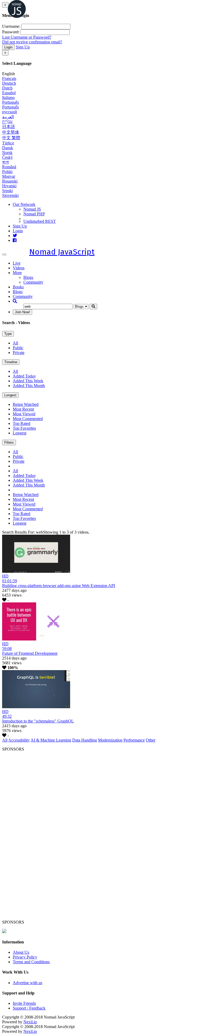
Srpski (7, 190)
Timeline (10, 362)
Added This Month (29, 385)
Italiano (8, 97)
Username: (11, 26)
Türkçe (8, 143)
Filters (9, 442)
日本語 (8, 126)
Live (16, 263)
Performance (134, 740)
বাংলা (5, 162)
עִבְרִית (7, 121)
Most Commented (28, 418)
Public (18, 348)
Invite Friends (24, 1003)
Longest (10, 395)
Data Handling (84, 740)
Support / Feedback (29, 1008)
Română (9, 167)
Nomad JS (32, 209)
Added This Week (28, 381)
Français (9, 78)
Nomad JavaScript (62, 252)
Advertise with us (27, 982)
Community (33, 282)
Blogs (28, 277)
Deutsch (9, 83)
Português (10, 102)
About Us (21, 952)
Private (18, 352)
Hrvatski (9, 186)
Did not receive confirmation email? (32, 42)
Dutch (7, 88)
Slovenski (10, 195)
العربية (8, 117)
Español (9, 92)
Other (150, 740)
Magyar (8, 176)
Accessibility (19, 740)
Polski (7, 171)
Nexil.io (30, 1022)
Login (8, 47)
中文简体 (10, 132)
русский (9, 112)
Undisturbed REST (39, 221)
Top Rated (21, 423)
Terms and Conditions (31, 962)
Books (18, 287)
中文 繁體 (11, 137)
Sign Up (23, 47)
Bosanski (10, 181)
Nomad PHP (34, 214)
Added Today (24, 376)
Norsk (7, 152)
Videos (18, 268)
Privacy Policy (25, 957)
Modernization (110, 740)
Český (7, 157)
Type (8, 334)
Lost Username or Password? (26, 37)
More (17, 272)
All (15, 343)
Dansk (7, 148)
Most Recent (23, 409)
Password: (10, 32)
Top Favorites (24, 428)
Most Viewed (24, 414)
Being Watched (26, 404)
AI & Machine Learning (51, 740)
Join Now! (22, 312)
